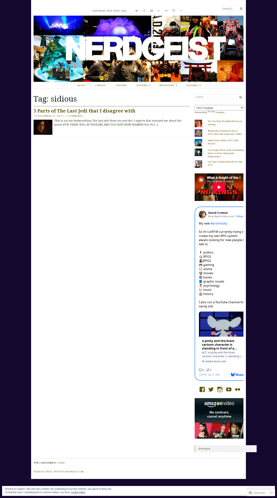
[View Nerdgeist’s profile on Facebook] (202, 389)
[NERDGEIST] (138, 49)
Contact (100, 85)
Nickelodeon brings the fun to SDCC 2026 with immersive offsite (225, 132)
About (81, 85)
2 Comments (75, 115)
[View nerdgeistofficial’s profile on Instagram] (220, 389)
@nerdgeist (204, 448)
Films (61, 462)
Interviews (166, 85)
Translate (220, 112)
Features (192, 85)
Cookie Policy (78, 492)
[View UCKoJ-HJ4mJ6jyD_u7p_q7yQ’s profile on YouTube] (229, 389)
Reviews (142, 85)
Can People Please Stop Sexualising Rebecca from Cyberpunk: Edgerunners (225, 153)
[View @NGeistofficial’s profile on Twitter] (211, 389)
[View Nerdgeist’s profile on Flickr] (238, 389)
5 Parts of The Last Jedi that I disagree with (84, 111)
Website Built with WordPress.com (58, 471)
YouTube (121, 85)
